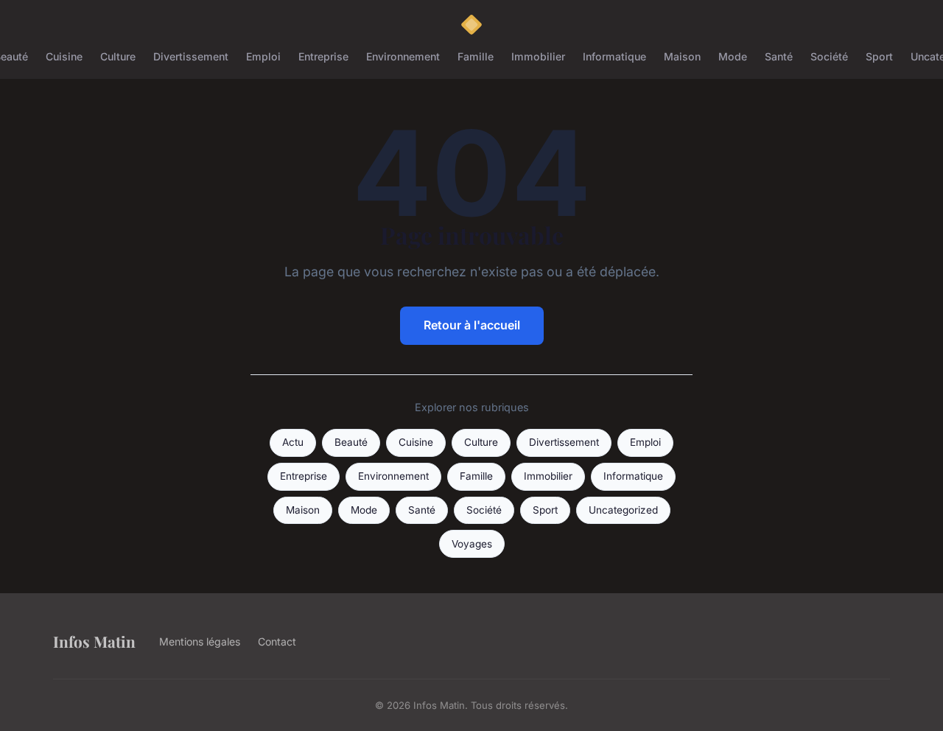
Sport (879, 56)
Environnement (403, 56)
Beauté (351, 442)
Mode (732, 56)
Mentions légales (199, 641)
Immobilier (538, 56)
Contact (277, 641)
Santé (779, 56)
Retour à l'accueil (472, 325)
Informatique (614, 56)
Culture (118, 56)
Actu (293, 442)
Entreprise (323, 56)
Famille (476, 56)
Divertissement (190, 56)
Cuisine (64, 56)
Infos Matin (94, 641)
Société (829, 56)
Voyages (472, 544)
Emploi (263, 56)
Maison (682, 56)
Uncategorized (623, 510)
